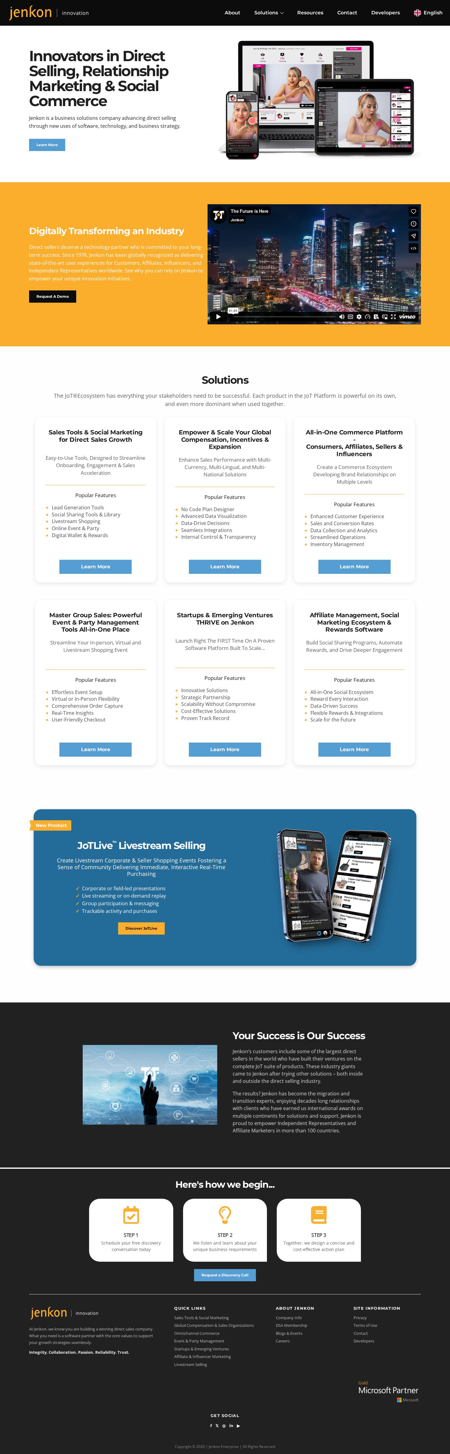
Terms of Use (365, 1325)
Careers (283, 1341)
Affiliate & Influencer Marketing (202, 1356)
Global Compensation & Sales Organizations (214, 1325)
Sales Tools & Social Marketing (201, 1317)
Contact (347, 13)
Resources (310, 13)
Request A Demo (52, 296)
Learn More (47, 144)
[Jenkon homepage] (48, 13)
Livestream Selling (190, 1364)
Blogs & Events (289, 1333)
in (231, 1425)
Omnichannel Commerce (196, 1333)
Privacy (360, 1317)
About (232, 13)
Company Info (289, 1317)
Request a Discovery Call (225, 1275)
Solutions (266, 13)
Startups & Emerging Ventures (201, 1349)
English (433, 13)
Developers (385, 13)
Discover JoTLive (141, 928)
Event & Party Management (199, 1341)
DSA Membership (291, 1325)
